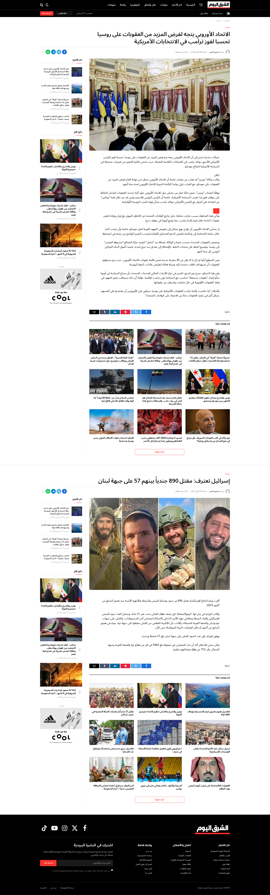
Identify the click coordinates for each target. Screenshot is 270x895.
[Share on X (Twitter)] (59, 52)
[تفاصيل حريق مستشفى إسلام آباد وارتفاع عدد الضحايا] (111, 732)
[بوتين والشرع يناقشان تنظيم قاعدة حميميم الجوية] (61, 151)
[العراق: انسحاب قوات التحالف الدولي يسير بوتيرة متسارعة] (111, 421)
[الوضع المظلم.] (47, 4)
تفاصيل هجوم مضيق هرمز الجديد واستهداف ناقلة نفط (55, 87)
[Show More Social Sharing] (42, 52)
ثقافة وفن (204, 13)
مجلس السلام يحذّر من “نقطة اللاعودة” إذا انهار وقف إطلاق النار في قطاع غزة (114, 399)
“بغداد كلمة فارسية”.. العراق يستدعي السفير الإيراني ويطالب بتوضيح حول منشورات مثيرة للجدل (112, 360)
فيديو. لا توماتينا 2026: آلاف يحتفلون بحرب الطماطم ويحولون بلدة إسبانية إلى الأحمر (161, 440)
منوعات (111, 4)
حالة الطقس (63, 13)
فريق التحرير (213, 52)
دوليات (164, 4)
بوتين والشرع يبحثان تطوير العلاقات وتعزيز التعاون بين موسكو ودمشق (209, 399)
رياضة (123, 4)
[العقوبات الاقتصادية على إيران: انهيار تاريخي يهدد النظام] (207, 769)
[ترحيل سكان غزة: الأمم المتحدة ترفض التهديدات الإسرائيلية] (207, 732)
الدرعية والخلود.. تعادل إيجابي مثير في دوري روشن (161, 787)
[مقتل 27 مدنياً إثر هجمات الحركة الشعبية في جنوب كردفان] (111, 695)
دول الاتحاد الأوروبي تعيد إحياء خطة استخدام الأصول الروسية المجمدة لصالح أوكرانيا (56, 71)
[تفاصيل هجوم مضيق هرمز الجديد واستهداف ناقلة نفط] (77, 88)
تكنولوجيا (135, 4)
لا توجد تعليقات (180, 52)
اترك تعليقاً (159, 452)
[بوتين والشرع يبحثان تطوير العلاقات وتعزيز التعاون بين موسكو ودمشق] (207, 381)
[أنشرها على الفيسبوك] (64, 52)
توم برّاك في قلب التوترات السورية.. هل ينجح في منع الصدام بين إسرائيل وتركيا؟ (208, 440)
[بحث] (42, 5)
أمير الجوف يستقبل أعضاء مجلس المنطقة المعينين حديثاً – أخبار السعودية (113, 787)
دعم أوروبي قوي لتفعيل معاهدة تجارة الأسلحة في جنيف (160, 750)
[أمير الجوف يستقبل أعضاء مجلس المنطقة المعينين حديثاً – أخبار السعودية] (111, 769)
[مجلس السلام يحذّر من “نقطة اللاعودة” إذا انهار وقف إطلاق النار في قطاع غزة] (111, 381)
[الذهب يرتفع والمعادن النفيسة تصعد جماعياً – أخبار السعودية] (77, 119)
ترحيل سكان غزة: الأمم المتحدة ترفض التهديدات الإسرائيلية (211, 750)
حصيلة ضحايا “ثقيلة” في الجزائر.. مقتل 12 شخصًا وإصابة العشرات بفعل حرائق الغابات (209, 359)
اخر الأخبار (177, 4)
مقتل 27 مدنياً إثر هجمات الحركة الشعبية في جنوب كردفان (113, 713)
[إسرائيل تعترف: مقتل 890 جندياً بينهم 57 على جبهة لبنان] (159, 544)
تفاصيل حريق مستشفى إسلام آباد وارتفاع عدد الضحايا (113, 750)
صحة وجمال (217, 13)
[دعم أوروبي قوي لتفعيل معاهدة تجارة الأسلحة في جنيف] (159, 732)
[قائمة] (201, 5)
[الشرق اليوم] (219, 5)
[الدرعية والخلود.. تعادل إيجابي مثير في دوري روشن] (159, 769)
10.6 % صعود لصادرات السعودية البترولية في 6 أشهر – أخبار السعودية (58, 253)
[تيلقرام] (53, 52)
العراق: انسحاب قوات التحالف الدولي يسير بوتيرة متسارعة (113, 440)
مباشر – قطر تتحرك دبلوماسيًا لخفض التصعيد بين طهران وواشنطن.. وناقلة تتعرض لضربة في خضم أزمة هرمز (160, 360)
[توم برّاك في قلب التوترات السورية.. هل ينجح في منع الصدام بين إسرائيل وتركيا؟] (207, 421)
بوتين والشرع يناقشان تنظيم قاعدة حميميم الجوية (58, 168)
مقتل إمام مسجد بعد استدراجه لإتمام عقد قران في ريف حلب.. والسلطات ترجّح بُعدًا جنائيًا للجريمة (162, 401)
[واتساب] (48, 52)
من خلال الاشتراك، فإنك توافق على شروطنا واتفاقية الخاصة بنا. (81, 871)
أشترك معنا (46, 13)
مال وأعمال (150, 4)
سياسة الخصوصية (66, 871)
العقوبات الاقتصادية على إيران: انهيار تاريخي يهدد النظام (209, 787)
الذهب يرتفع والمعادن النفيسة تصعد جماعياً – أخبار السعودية (56, 118)
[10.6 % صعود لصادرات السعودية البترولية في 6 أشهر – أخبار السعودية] (61, 235)
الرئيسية (190, 4)
